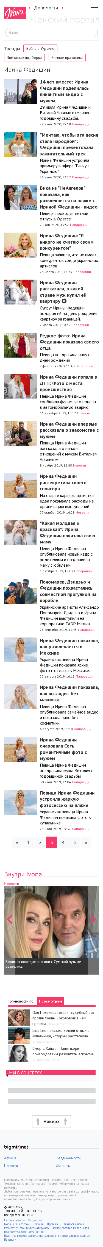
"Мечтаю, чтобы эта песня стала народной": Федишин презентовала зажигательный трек (69, 144)
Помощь (38, 1224)
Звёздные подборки (24, 57)
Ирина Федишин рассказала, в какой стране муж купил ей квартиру (63, 291)
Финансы (63, 1165)
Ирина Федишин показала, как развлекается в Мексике (69, 646)
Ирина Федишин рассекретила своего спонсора (63, 482)
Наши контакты (14, 1220)
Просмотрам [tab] (50, 1001)
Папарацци (81, 124)
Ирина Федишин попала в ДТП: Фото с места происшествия (68, 383)
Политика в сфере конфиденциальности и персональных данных (47, 1236)
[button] (9, 928)
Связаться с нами (73, 1224)
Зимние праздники (67, 57)
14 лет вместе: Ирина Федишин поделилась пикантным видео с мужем (64, 91)
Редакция (35, 1220)
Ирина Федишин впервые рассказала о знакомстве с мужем (69, 430)
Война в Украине (40, 48)
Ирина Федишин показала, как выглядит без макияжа (69, 693)
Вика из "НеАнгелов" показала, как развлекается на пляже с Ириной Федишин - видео (69, 197)
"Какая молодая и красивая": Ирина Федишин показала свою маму (67, 532)
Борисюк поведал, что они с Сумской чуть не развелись (43, 964)
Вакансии (10, 1239)
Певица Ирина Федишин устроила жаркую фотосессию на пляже (67, 799)
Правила (52, 1224)
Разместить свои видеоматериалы (26, 1228)
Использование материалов (71, 1228)
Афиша (10, 1157)
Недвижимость (68, 1157)
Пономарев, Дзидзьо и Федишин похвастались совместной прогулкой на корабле (68, 591)
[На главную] (64, 20)
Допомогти (46, 7)
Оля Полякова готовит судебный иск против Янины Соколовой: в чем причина (63, 1018)
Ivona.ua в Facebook (16, 1224)
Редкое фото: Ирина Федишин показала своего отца (69, 341)
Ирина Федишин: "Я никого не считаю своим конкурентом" (67, 241)
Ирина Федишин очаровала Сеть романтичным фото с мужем (63, 749)
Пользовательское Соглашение (24, 1232)
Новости (83, 413)
